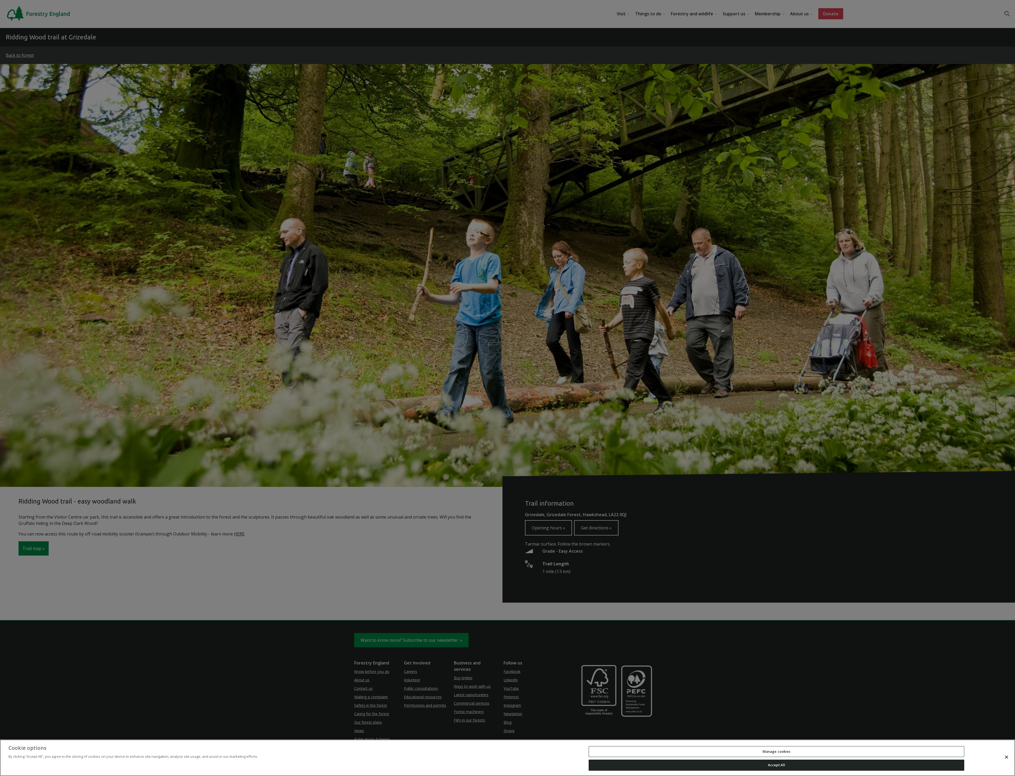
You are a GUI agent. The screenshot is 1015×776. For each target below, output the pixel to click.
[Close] (1006, 757)
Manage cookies (777, 751)
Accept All (776, 765)
